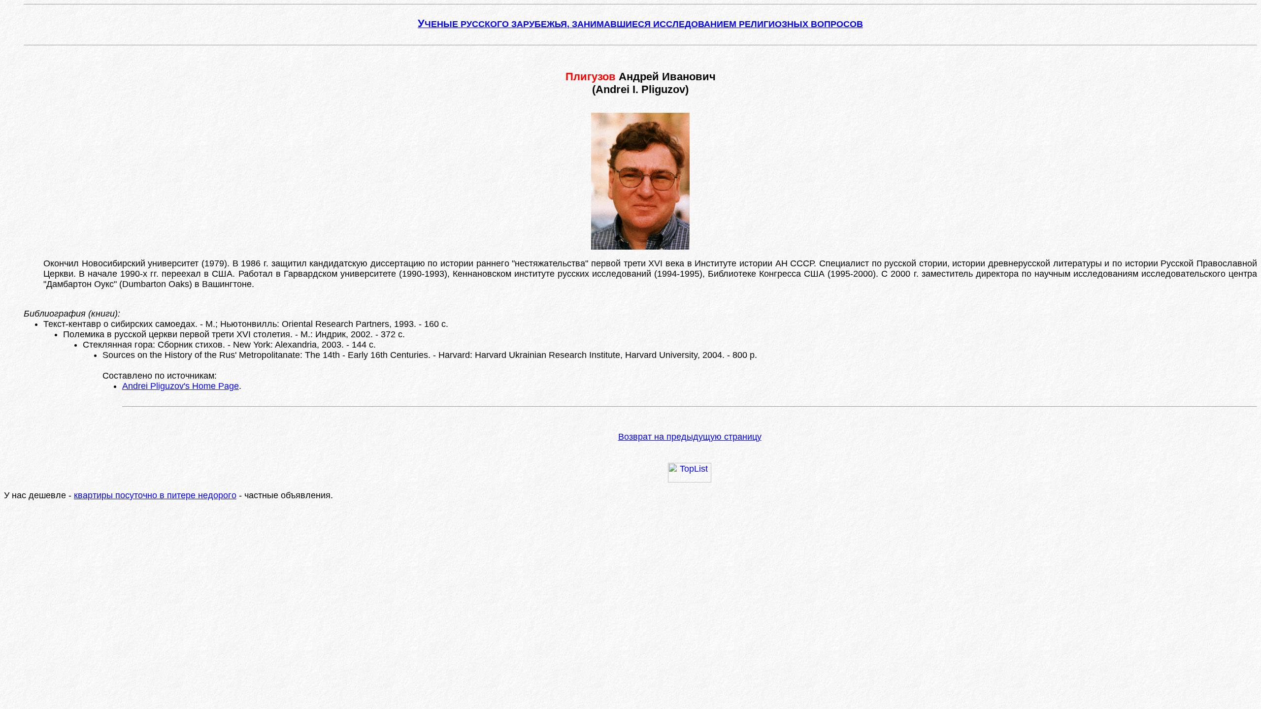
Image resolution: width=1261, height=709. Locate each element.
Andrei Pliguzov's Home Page (180, 386)
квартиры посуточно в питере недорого (155, 495)
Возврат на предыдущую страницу (690, 437)
